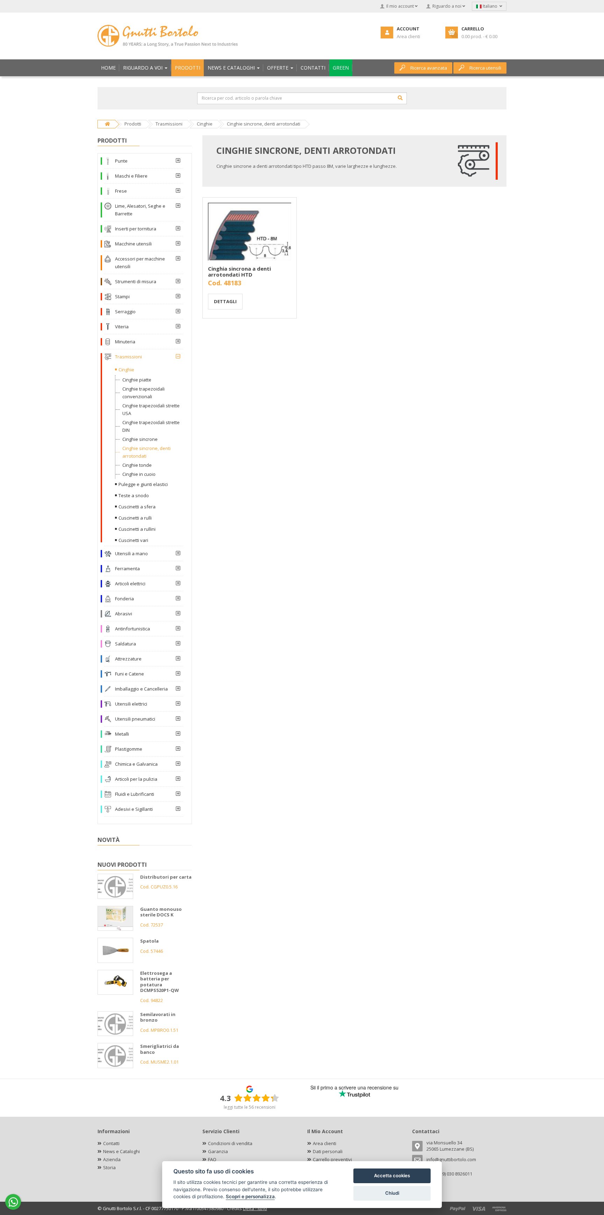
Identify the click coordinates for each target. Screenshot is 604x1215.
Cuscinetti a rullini (137, 529)
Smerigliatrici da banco (159, 1049)
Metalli (122, 734)
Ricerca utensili (485, 68)
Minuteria (125, 341)
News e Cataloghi (121, 1151)
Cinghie (126, 369)
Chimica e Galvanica (136, 764)
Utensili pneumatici (135, 719)
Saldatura (125, 644)
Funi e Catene (129, 674)
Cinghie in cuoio (139, 474)
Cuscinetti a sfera (137, 506)
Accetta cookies (392, 1175)
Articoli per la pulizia (136, 779)
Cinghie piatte (136, 380)
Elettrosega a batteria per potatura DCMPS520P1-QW (159, 982)
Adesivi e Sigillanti (134, 809)
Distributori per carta (166, 877)
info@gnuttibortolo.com (451, 1159)
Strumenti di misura (135, 281)
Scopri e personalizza (250, 1196)
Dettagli (225, 301)
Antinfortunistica (132, 629)
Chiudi (392, 1193)
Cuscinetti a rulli (135, 518)
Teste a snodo (133, 495)
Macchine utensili (133, 244)
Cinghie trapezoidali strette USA (151, 409)
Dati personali (328, 1151)
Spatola (149, 941)
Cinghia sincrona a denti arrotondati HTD (239, 271)
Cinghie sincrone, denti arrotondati (146, 452)
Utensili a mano (131, 553)
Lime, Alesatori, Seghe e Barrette (140, 210)
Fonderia (124, 598)
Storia (109, 1167)
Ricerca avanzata (428, 68)
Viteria (122, 326)
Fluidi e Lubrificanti (134, 794)
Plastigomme (128, 749)
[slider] (256, 1098)
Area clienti (324, 1143)
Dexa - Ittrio (255, 1208)
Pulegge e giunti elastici (143, 484)
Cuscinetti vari (133, 540)
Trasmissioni (128, 356)
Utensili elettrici (131, 704)
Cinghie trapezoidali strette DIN (151, 426)
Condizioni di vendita (230, 1143)
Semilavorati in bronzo (157, 1017)
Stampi (122, 296)
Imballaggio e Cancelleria (141, 689)
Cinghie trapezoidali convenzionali (143, 393)
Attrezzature (128, 659)
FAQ (212, 1159)
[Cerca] (400, 97)
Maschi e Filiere (131, 176)
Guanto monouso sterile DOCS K (161, 912)
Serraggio (125, 311)
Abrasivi (123, 613)
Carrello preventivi (332, 1159)
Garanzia (218, 1151)
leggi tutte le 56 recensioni (249, 1107)
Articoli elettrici (130, 583)
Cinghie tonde (137, 465)
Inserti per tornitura (135, 229)
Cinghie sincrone (140, 439)
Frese (121, 191)
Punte (121, 161)
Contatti (111, 1143)
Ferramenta (127, 568)
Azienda (112, 1159)
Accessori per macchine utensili (140, 263)
